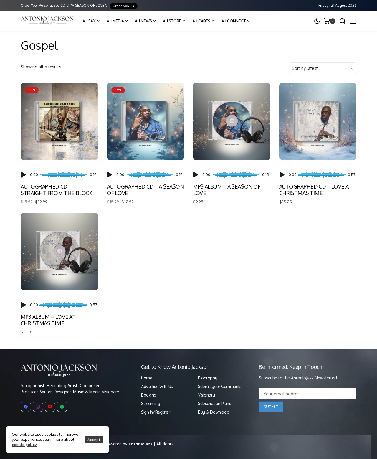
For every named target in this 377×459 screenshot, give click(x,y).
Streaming (150, 403)
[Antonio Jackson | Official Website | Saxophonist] (47, 21)
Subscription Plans (214, 403)
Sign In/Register (155, 412)
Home (146, 378)
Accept (93, 439)
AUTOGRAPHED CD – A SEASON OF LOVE (145, 189)
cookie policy (24, 444)
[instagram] (38, 407)
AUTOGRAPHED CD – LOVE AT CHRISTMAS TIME (315, 189)
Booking (148, 395)
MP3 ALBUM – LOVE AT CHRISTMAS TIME (48, 319)
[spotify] (62, 407)
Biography (207, 378)
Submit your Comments (220, 386)
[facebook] (26, 407)
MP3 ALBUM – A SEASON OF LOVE (227, 189)
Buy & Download (213, 412)
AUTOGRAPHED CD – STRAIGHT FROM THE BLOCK (56, 189)
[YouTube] (50, 407)
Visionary (206, 395)
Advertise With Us (157, 386)
